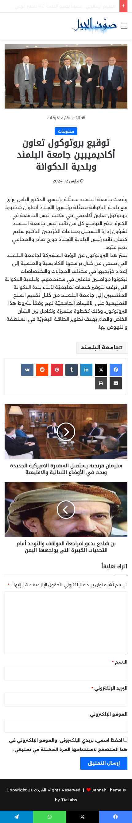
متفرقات (55, 117)
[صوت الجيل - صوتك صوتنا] (94, 26)
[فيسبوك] (116, 370)
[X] (101, 370)
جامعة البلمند (100, 347)
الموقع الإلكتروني (108, 714)
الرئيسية (73, 117)
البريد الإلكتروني (109, 688)
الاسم (119, 662)
